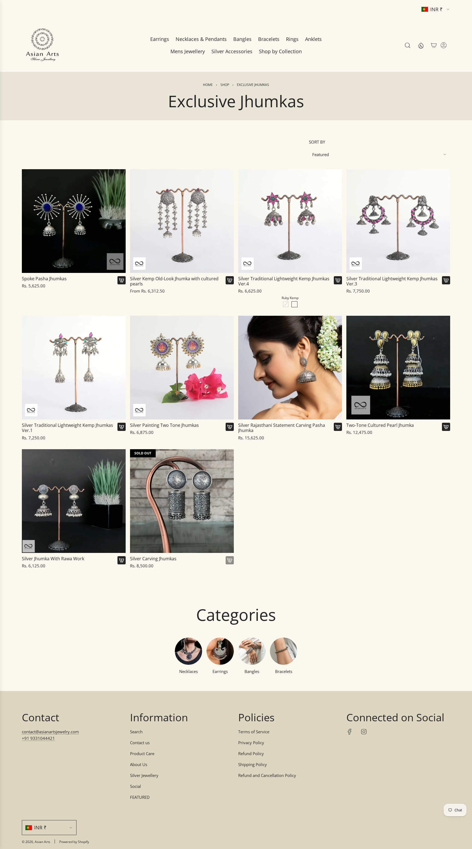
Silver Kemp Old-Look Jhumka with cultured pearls (174, 281)
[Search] (407, 45)
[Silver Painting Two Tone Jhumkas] (182, 367)
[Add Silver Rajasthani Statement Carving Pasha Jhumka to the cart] (338, 427)
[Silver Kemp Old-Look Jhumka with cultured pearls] (182, 221)
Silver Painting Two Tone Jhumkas (164, 425)
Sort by (317, 142)
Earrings (220, 671)
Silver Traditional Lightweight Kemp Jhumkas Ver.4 (283, 281)
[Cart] (433, 45)
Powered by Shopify (74, 841)
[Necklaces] (188, 651)
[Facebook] (349, 731)
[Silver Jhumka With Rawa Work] (74, 501)
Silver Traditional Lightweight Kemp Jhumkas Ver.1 (67, 428)
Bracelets (283, 671)
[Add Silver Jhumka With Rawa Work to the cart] (121, 560)
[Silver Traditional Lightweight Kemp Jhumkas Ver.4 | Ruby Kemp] (294, 304)
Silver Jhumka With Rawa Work (53, 558)
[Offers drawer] (420, 45)
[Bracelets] (283, 651)
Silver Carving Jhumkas (153, 558)
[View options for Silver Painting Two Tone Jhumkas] (230, 427)
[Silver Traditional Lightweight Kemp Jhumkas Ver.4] (290, 221)
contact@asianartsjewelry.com (50, 731)
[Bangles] (252, 651)
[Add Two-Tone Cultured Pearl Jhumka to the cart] (446, 427)
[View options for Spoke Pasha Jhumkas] (121, 280)
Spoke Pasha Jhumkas (44, 278)
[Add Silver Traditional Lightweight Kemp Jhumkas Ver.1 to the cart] (121, 427)
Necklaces (188, 671)
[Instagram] (363, 731)
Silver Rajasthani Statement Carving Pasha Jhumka (281, 428)
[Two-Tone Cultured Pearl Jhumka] (398, 367)
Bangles (251, 671)
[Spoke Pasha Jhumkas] (74, 221)
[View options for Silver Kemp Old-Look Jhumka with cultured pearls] (230, 280)
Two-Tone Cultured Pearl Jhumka (380, 425)
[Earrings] (220, 651)
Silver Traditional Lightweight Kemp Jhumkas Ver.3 (392, 281)
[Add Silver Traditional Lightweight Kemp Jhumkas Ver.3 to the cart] (446, 280)
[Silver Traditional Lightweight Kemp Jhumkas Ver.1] (74, 367)
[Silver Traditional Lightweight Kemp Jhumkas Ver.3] (398, 221)
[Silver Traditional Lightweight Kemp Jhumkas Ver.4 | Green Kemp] (285, 304)
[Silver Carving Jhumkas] (182, 501)
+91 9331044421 (38, 738)
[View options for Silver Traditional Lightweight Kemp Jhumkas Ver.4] (338, 280)
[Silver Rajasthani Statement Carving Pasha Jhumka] (290, 367)
